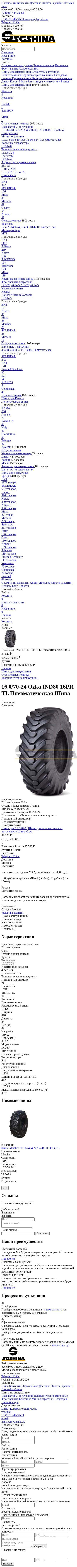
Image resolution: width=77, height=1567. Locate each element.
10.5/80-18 (7, 129)
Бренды (65, 81)
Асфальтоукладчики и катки (18, 162)
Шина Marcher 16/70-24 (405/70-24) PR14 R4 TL (30, 1148)
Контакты (23, 2)
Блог (4, 6)
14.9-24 (15, 227)
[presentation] (3, 1188)
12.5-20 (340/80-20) (26, 129)
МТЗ (4, 233)
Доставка (35, 2)
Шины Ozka (25, 831)
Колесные (25, 1398)
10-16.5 (21, 139)
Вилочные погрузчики (15, 346)
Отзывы (69, 2)
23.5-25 (24, 285)
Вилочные (61, 65)
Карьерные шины (12, 288)
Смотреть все (9, 133)
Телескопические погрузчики (19, 149)
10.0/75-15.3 (8, 139)
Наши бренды (9, 1402)
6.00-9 (30, 349)
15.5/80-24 (7, 152)
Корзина (6, 597)
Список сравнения (12, 604)
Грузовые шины (22, 78)
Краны (5, 291)
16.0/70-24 (57, 129)
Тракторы (7, 223)
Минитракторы (10, 230)
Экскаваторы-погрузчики (17, 65)
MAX (16, 22)
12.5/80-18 (44, 129)
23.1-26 (5, 165)
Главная (6, 615)
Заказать (8, 1563)
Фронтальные (9, 68)
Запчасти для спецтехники (44, 81)
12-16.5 (30, 139)
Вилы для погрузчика (14, 472)
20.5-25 (15, 285)
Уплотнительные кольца (57, 78)
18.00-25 (6, 298)
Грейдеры (7, 155)
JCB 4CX (19, 172)
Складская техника (13, 343)
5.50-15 (22, 349)
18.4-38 (34, 227)
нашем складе (60, 1345)
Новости (23, 585)
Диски (5, 81)
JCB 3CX (7, 172)
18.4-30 (24, 227)
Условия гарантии (12, 912)
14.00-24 (6, 159)
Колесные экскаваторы (15, 142)
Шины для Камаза (12, 398)
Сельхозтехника (28, 68)
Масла (23, 81)
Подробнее (8, 1258)
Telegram (7, 22)
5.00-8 (13, 349)
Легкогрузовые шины (14, 401)
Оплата (46, 2)
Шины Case (8, 175)
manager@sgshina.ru (36, 19)
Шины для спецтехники (16, 71)
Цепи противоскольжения (17, 469)
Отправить (42, 1233)
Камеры (37, 78)
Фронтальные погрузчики (17, 281)
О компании (8, 2)
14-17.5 (40, 139)
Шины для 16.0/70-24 (14, 828)
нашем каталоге (52, 1309)
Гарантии (57, 2)
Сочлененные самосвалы (16, 294)
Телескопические (43, 65)
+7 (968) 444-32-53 (12, 12)
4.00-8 (5, 349)
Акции (34, 582)
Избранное (8, 610)
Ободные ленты (11, 450)
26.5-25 (34, 285)
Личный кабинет (11, 1389)
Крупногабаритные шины (38, 75)
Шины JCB (8, 168)
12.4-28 (5, 227)
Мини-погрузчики (12, 136)
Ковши (14, 81)
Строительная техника (45, 71)
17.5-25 (5, 285)
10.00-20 (6, 146)
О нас (4, 1386)
